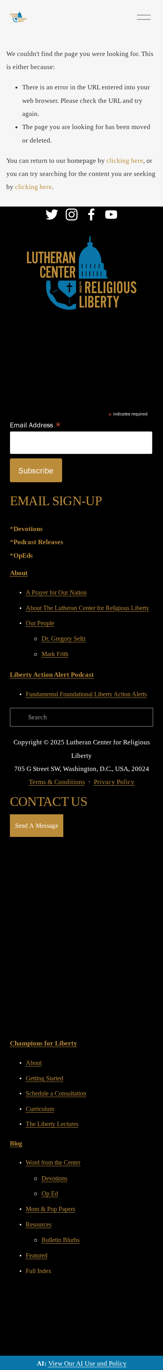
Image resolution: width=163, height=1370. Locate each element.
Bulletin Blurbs (61, 1240)
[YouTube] (111, 214)
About (34, 1062)
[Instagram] (71, 214)
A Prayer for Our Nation (56, 592)
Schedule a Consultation (56, 1093)
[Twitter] (51, 214)
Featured (36, 1255)
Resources (38, 1224)
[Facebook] (91, 214)
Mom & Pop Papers (50, 1209)
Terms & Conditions (57, 782)
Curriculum (40, 1108)
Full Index (38, 1271)
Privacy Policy (114, 782)
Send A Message (36, 825)
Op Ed (50, 1193)
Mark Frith (55, 654)
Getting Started (44, 1078)
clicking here (124, 160)
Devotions (54, 1178)
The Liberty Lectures (52, 1124)
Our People (40, 623)
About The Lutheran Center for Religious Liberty (87, 608)
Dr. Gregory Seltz (64, 638)
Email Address (35, 424)
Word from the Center (53, 1162)
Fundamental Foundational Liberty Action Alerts (86, 694)
